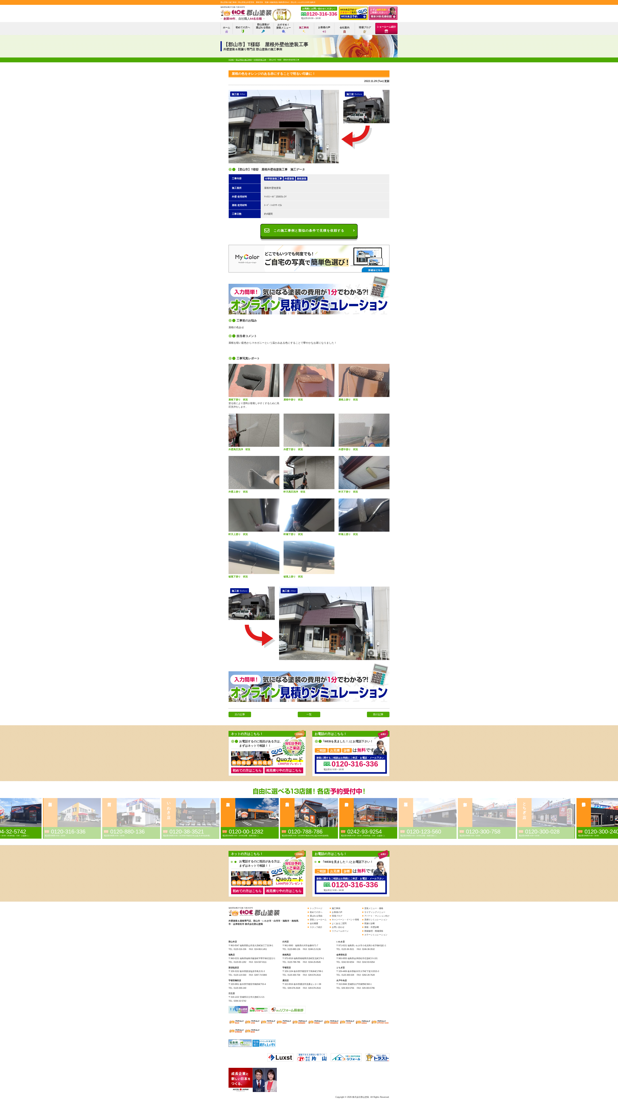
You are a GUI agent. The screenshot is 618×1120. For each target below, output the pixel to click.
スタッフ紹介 (316, 927)
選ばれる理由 (316, 916)
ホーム (226, 27)
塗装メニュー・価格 (373, 908)
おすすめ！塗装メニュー (283, 26)
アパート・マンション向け (376, 916)
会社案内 (344, 27)
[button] (131, 818)
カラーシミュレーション (375, 934)
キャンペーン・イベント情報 (345, 919)
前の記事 (378, 714)
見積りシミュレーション (375, 919)
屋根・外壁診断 (371, 927)
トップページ (316, 908)
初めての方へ (243, 27)
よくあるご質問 (339, 923)
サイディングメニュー (374, 912)
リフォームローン (340, 931)
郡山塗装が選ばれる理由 (263, 26)
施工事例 (304, 27)
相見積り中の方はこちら (284, 770)
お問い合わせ (338, 927)
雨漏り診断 (369, 923)
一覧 (309, 714)
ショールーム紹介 (386, 26)
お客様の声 (324, 27)
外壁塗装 (289, 178)
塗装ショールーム (318, 919)
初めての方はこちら (247, 770)
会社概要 (314, 923)
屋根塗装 (301, 178)
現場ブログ (365, 27)
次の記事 (240, 714)
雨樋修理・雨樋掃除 (373, 931)
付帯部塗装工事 (273, 178)
